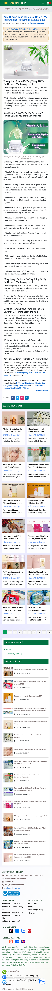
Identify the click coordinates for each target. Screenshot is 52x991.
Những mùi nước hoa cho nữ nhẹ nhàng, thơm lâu (31, 816)
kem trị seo (19, 976)
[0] (47, 3)
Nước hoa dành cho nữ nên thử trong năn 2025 (30, 669)
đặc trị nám (7, 985)
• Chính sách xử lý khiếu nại (12, 912)
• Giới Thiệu (32, 903)
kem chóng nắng (32, 976)
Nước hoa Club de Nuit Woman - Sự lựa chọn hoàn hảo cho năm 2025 (38, 574)
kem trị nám (7, 976)
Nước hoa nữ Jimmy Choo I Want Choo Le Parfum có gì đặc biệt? (38, 467)
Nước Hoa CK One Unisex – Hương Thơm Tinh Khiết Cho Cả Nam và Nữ (30, 763)
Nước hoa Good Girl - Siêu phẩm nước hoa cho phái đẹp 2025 (13, 610)
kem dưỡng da (8, 980)
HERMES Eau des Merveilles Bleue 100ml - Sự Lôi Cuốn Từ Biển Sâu (38, 610)
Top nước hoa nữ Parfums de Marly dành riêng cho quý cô (38, 539)
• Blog (30, 907)
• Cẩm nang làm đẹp (35, 910)
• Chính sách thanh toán (11, 903)
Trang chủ (7, 9)
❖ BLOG (7, 649)
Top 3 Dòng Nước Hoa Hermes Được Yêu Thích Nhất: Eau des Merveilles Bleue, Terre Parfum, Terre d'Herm (30, 710)
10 (49, 632)
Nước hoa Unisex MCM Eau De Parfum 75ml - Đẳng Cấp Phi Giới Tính (12, 539)
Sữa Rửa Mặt (22, 980)
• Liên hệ (31, 913)
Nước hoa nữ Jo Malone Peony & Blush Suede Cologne (37, 431)
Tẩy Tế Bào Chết (35, 980)
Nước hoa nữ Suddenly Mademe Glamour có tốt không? (12, 503)
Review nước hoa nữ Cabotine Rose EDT (28, 696)
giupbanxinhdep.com (12, 888)
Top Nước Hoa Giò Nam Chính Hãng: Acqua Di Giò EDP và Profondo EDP (30, 789)
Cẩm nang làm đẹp (21, 9)
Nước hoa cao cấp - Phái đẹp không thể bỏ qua (30, 749)
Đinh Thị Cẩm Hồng (42, 390)
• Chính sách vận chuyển (11, 921)
